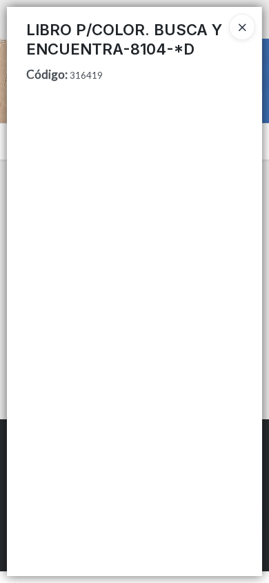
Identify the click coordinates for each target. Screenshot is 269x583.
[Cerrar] (242, 27)
